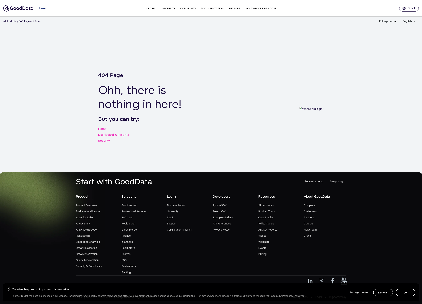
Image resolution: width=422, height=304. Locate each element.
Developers (221, 196)
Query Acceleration (87, 260)
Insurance (127, 241)
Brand (307, 235)
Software (127, 217)
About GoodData (317, 196)
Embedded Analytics (88, 241)
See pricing (336, 181)
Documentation (212, 8)
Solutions (128, 196)
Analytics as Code (86, 229)
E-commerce (129, 229)
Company (309, 205)
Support (234, 8)
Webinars (264, 241)
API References (222, 223)
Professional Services (134, 211)
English (407, 21)
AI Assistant (83, 223)
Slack (412, 8)
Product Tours (266, 211)
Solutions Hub (129, 205)
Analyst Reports (267, 229)
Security (104, 140)
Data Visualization (86, 247)
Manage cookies (359, 292)
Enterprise (385, 21)
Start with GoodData (114, 181)
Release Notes (221, 229)
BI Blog (262, 254)
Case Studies (266, 217)
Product (82, 196)
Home (102, 128)
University (168, 8)
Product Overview (86, 205)
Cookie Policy (243, 295)
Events (262, 247)
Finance (126, 235)
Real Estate (128, 247)
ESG (124, 260)
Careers (308, 223)
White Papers (266, 223)
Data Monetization (87, 254)
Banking (126, 272)
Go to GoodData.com (261, 8)
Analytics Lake (84, 217)
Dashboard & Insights (113, 134)
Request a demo (314, 181)
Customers (310, 211)
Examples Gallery (223, 217)
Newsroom (310, 229)
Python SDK (219, 205)
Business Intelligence (88, 211)
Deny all (383, 292)
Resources (266, 196)
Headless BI (83, 235)
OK (405, 292)
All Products (9, 21)
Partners (309, 217)
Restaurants (128, 266)
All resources (266, 205)
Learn (150, 8)
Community (188, 8)
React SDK (219, 211)
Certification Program (179, 229)
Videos (262, 235)
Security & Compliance (89, 266)
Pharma (126, 254)
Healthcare (128, 223)
